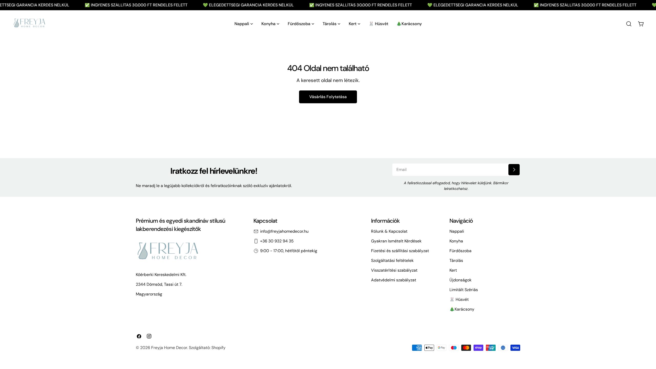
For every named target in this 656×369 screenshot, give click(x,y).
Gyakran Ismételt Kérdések (396, 241)
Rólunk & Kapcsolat (389, 231)
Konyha (456, 241)
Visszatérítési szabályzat (394, 270)
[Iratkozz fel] (514, 169)
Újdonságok (460, 280)
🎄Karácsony (461, 309)
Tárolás (456, 260)
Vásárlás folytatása (328, 96)
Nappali (456, 231)
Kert (453, 270)
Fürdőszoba (460, 250)
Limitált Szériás (463, 289)
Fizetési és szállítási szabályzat (400, 250)
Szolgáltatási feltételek (392, 260)
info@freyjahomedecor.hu (284, 231)
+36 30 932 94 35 (277, 241)
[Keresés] (629, 24)
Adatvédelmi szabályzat (393, 280)
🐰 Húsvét (459, 299)
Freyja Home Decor (169, 347)
